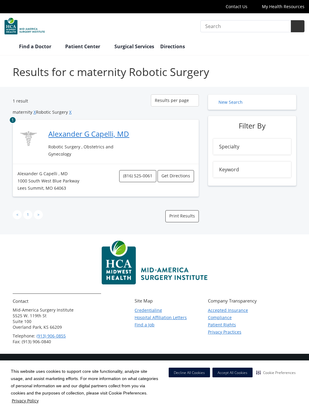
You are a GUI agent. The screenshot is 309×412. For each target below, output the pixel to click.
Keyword (229, 169)
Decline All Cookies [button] (189, 372)
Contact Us (236, 6)
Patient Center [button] (83, 46)
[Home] (9, 47)
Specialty (229, 146)
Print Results (182, 216)
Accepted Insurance (228, 310)
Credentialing (148, 310)
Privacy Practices (224, 332)
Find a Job (144, 325)
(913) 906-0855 (51, 336)
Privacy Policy (25, 401)
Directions (172, 46)
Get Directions (175, 176)
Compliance (220, 317)
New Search (230, 102)
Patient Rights (222, 325)
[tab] (252, 146)
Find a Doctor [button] (36, 46)
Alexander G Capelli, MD (88, 134)
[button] (276, 372)
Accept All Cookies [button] (232, 372)
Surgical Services (134, 46)
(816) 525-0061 (137, 176)
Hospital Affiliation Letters (161, 317)
